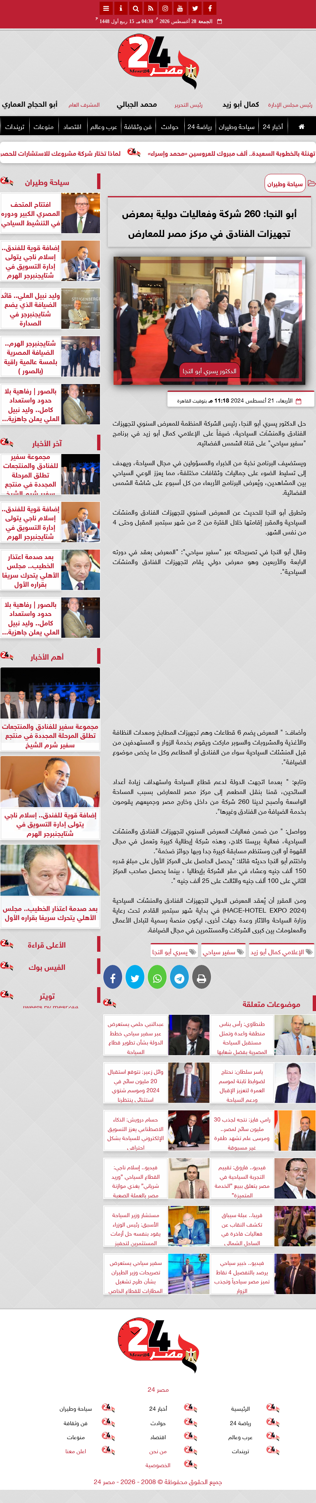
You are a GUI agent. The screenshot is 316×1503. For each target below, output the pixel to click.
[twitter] (195, 8)
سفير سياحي (220, 951)
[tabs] (106, 8)
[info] (121, 8)
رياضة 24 (200, 125)
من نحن (158, 1450)
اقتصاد (72, 125)
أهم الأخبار (47, 656)
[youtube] (180, 8)
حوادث (170, 125)
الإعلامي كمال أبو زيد (278, 951)
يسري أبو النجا (170, 951)
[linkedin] (165, 8)
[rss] (150, 8)
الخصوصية (158, 1464)
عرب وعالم (104, 125)
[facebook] (209, 8)
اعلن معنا (75, 1450)
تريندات (14, 125)
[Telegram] (179, 977)
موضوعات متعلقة (271, 1003)
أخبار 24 (273, 125)
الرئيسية (240, 1408)
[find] (135, 8)
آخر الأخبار (47, 442)
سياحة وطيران (237, 125)
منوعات (43, 125)
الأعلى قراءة (47, 943)
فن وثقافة (138, 125)
